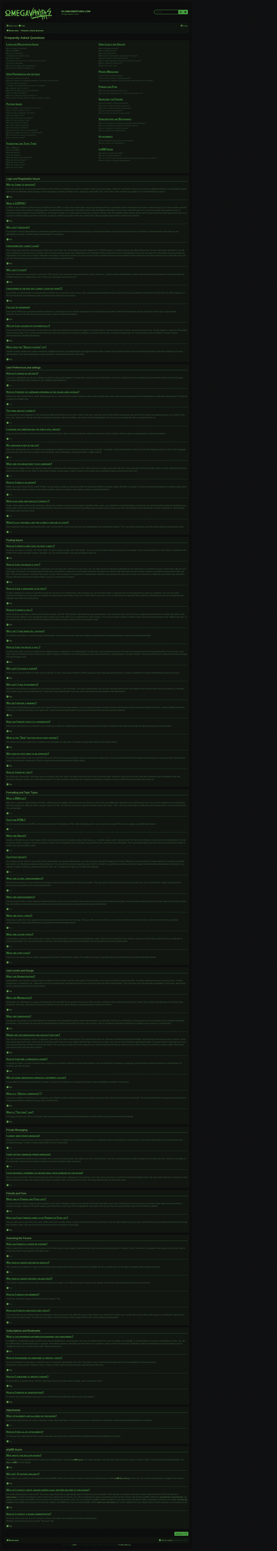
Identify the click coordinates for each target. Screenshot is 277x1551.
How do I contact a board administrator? (114, 160)
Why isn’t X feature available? (110, 155)
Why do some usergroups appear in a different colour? (120, 61)
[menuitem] (21, 26)
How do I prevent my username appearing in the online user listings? (32, 81)
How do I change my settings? (17, 78)
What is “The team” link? (108, 66)
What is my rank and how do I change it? (21, 95)
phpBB (90, 452)
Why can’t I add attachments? (17, 125)
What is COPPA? (12, 51)
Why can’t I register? (14, 53)
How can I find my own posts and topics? (114, 113)
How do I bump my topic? (15, 138)
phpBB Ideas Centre (122, 1478)
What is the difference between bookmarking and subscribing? (122, 123)
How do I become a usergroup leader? (113, 58)
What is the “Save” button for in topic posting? (24, 133)
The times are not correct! (16, 83)
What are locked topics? (15, 165)
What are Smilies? (13, 152)
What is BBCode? (13, 148)
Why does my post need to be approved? (21, 135)
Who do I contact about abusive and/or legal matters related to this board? (128, 158)
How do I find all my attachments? (112, 143)
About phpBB (11, 1462)
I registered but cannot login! (17, 56)
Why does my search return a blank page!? (115, 108)
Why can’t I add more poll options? (19, 118)
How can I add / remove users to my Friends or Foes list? (121, 93)
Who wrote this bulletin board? (111, 153)
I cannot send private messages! (110, 76)
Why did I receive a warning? (17, 128)
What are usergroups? (107, 53)
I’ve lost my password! (14, 63)
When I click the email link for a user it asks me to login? (28, 98)
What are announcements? (16, 160)
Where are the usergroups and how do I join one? (118, 56)
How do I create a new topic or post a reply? (23, 108)
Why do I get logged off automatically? (21, 66)
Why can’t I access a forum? (17, 123)
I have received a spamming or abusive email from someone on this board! (126, 81)
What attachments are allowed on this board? (116, 141)
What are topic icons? (14, 167)
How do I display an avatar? (16, 93)
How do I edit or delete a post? (18, 110)
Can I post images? (13, 155)
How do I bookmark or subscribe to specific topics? (118, 126)
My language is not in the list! (17, 88)
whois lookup (11, 1497)
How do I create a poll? (15, 115)
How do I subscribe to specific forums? (114, 128)
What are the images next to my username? (22, 90)
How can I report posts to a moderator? (22, 130)
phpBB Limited (77, 1460)
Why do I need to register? (16, 48)
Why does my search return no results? (114, 106)
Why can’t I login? (13, 58)
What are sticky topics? (15, 162)
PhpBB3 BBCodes (124, 1545)
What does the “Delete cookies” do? (20, 68)
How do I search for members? (110, 111)
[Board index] (31, 13)
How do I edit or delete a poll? (18, 120)
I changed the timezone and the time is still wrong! (25, 85)
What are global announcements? (19, 157)
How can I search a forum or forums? (113, 103)
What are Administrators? (108, 48)
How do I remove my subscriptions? (112, 130)
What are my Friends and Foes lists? (113, 91)
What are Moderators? (107, 51)
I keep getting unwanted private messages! (114, 78)
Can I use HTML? (13, 150)
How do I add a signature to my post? (20, 113)
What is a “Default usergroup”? (111, 63)
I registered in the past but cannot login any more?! (26, 61)
